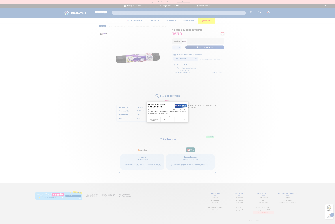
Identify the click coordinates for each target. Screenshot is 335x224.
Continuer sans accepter (153, 119)
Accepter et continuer (181, 119)
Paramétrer (167, 119)
